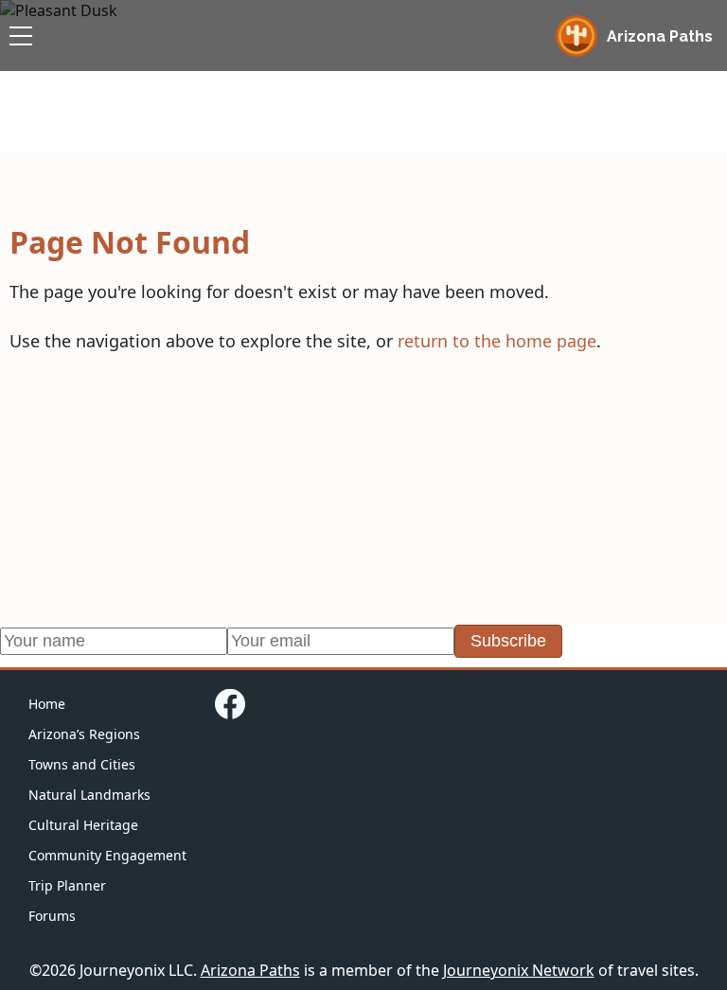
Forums (52, 916)
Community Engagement (107, 855)
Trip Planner (67, 885)
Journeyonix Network (518, 970)
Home (46, 704)
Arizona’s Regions (84, 734)
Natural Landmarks (89, 795)
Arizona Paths (250, 970)
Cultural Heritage (83, 825)
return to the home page (497, 340)
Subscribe (508, 640)
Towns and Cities (81, 764)
